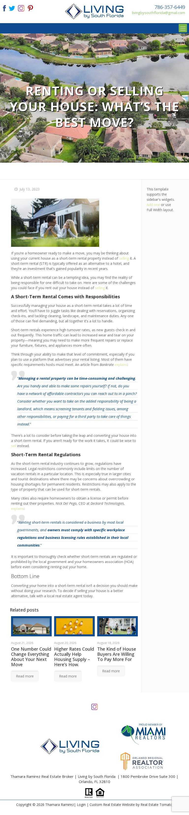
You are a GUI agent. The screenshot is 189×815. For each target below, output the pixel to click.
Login (81, 804)
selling (124, 258)
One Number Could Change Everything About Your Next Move (31, 656)
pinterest (30, 8)
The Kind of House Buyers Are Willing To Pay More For (116, 654)
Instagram (94, 706)
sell (13, 445)
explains (121, 364)
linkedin (21, 8)
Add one (153, 204)
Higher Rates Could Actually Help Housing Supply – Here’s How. (74, 656)
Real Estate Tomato (157, 804)
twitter (12, 8)
